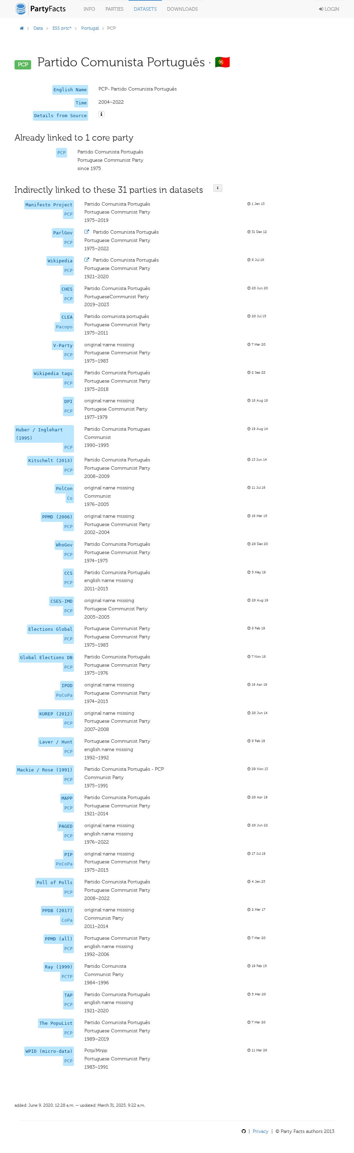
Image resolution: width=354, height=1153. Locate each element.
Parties (114, 9)
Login (331, 9)
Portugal (90, 28)
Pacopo (64, 326)
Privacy (261, 1131)
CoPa (67, 920)
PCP (61, 152)
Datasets (145, 9)
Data (38, 28)
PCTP (67, 976)
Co (70, 498)
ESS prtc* (62, 28)
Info (89, 9)
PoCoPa (64, 695)
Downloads (182, 9)
